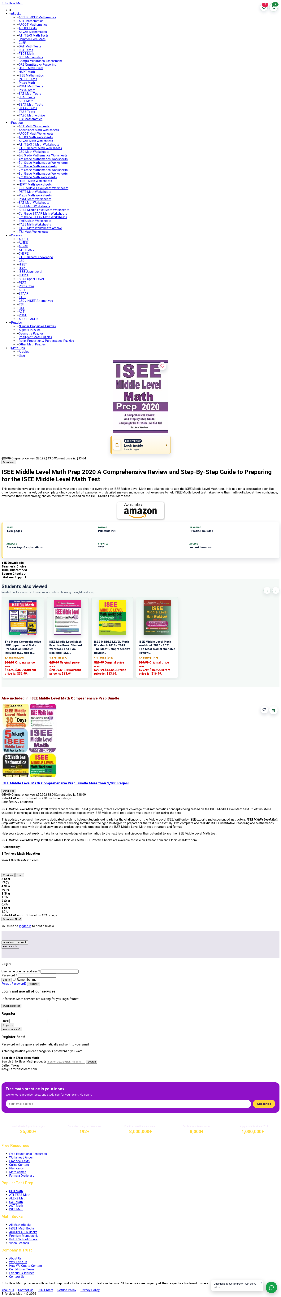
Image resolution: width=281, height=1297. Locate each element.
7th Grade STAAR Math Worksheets (43, 213)
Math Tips (18, 348)
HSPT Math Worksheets (35, 184)
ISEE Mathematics (31, 75)
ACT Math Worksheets (34, 126)
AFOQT (24, 239)
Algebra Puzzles (30, 330)
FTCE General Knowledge (36, 257)
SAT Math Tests (30, 93)
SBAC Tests (27, 97)
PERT (22, 282)
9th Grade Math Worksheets (38, 177)
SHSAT (23, 275)
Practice (17, 123)
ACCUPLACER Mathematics (37, 17)
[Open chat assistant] (271, 1287)
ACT (22, 311)
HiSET (23, 264)
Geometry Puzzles (31, 333)
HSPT (23, 268)
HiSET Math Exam (31, 68)
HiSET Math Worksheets (35, 181)
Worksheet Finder (21, 1157)
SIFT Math (26, 101)
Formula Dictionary (21, 1175)
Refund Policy (66, 1290)
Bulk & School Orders (23, 1239)
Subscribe (264, 1104)
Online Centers (19, 1165)
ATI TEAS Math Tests (34, 35)
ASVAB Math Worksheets (36, 141)
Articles (24, 351)
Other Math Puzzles (32, 344)
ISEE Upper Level (30, 272)
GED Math (16, 1191)
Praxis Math (27, 83)
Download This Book (15, 942)
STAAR (23, 293)
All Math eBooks (20, 1225)
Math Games (17, 1172)
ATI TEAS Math (19, 1195)
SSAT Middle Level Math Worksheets (44, 210)
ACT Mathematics (31, 21)
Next (19, 875)
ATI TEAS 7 (26, 250)
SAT (21, 308)
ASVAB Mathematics (33, 32)
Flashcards (16, 1168)
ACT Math (16, 1205)
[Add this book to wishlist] (264, 709)
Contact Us (16, 1276)
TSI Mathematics (30, 119)
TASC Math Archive (32, 115)
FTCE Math (26, 53)
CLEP (22, 43)
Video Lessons (19, 1243)
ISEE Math (16, 1209)
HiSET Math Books (22, 1228)
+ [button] (10, 13)
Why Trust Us (18, 1262)
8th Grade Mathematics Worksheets (43, 173)
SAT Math (16, 1202)
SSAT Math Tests (31, 104)
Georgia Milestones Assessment (40, 61)
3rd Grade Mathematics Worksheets (43, 155)
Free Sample (10, 946)
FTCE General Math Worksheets (40, 148)
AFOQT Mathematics (33, 24)
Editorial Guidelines (21, 1273)
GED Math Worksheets (34, 152)
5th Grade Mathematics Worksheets (43, 162)
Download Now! (12, 919)
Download (9, 462)
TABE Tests (27, 112)
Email (5, 1021)
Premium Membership (23, 1236)
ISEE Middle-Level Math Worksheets (43, 188)
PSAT (23, 315)
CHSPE (23, 253)
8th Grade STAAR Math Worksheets (43, 217)
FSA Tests (26, 50)
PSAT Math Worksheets (35, 199)
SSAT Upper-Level (31, 279)
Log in (6, 979)
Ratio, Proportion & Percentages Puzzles (46, 341)
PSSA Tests (27, 90)
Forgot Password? (14, 983)
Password (9, 975)
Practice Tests (19, 1161)
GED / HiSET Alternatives (36, 301)
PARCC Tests (28, 79)
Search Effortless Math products (24, 1061)
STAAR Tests (28, 108)
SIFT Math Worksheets (34, 206)
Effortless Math (12, 3)
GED (21, 261)
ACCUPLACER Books (23, 1232)
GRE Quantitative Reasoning (37, 64)
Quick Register (11, 1005)
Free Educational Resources (28, 1154)
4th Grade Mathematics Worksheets (43, 159)
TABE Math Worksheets (35, 224)
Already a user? (11, 1029)
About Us (15, 1258)
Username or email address (21, 971)
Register (33, 983)
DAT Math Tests (30, 46)
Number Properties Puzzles (37, 326)
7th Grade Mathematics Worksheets (43, 170)
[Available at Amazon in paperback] (140, 510)
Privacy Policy (90, 1290)
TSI (21, 304)
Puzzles (16, 322)
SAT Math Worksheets (34, 202)
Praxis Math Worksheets (35, 195)
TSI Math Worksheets (34, 232)
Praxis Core (26, 286)
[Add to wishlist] (162, 366)
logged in (25, 926)
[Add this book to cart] (273, 710)
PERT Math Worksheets (35, 192)
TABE (22, 297)
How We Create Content (25, 1266)
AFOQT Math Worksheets (36, 133)
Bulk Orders (45, 1290)
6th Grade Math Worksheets (38, 166)
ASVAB (23, 246)
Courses (16, 235)
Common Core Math (32, 39)
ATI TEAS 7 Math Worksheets (39, 144)
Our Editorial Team (21, 1269)
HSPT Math (27, 72)
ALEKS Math (17, 1198)
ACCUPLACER (28, 319)
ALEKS (23, 242)
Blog (22, 355)
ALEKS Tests (28, 28)
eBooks (16, 13)
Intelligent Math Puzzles (35, 337)
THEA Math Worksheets (35, 221)
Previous (8, 875)
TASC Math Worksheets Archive (40, 228)
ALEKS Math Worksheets (36, 137)
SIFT (22, 290)
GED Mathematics (31, 57)
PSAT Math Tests (31, 86)
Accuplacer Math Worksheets (39, 130)
